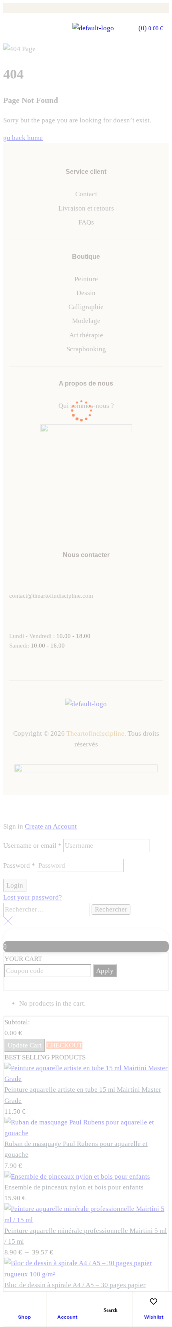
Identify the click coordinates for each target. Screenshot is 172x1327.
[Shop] (24, 1301)
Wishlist (154, 1317)
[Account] (67, 1301)
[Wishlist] (153, 1301)
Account (67, 1317)
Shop (24, 1317)
